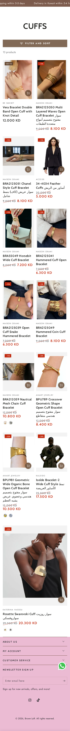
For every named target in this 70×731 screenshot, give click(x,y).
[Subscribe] (65, 681)
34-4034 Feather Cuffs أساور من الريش (50, 185)
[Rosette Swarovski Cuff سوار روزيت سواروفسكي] (35, 565)
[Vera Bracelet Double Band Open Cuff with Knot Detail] (18, 79)
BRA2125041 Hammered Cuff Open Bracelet (51, 260)
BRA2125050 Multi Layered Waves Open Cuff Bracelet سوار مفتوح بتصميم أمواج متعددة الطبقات (51, 115)
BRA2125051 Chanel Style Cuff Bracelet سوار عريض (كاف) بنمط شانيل (18, 190)
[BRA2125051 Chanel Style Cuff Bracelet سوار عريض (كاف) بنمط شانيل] (18, 155)
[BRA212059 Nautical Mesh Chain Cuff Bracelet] (18, 371)
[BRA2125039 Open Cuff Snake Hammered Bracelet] (18, 299)
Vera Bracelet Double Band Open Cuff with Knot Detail (17, 111)
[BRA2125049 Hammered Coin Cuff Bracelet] (51, 299)
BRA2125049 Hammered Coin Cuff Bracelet (51, 332)
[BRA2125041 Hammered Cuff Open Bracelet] (51, 228)
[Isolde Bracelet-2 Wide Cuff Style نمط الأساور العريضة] (51, 452)
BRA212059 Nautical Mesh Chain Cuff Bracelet (17, 403)
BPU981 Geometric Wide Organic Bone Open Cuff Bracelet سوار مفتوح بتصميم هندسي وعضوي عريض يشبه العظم (17, 490)
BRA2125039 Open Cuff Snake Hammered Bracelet (16, 332)
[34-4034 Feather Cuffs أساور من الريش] (51, 155)
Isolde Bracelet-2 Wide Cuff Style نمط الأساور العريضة (50, 484)
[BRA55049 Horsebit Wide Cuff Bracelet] (18, 228)
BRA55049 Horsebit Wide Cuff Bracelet (17, 258)
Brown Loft (30, 718)
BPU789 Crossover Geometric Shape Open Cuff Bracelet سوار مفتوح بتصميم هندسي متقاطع (49, 407)
